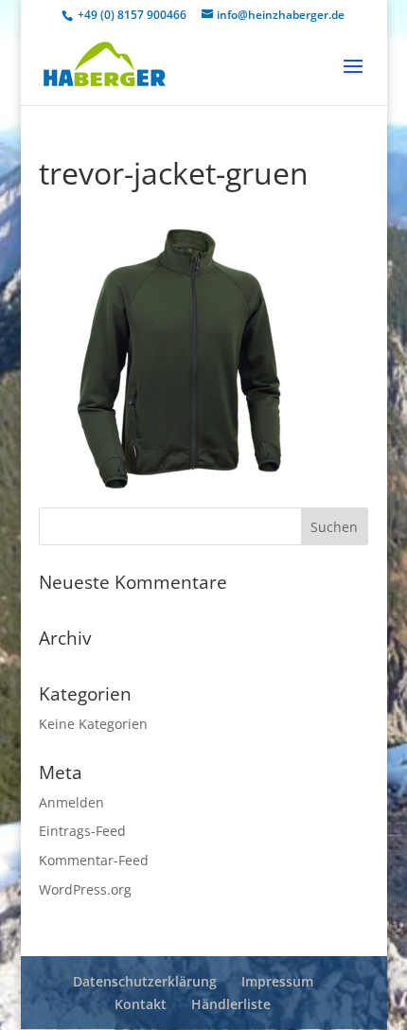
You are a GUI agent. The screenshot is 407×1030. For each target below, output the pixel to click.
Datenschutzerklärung (145, 981)
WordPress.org (85, 889)
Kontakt (141, 1004)
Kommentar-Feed (94, 860)
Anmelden (71, 802)
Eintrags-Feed (82, 831)
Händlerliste (231, 1004)
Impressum (277, 981)
